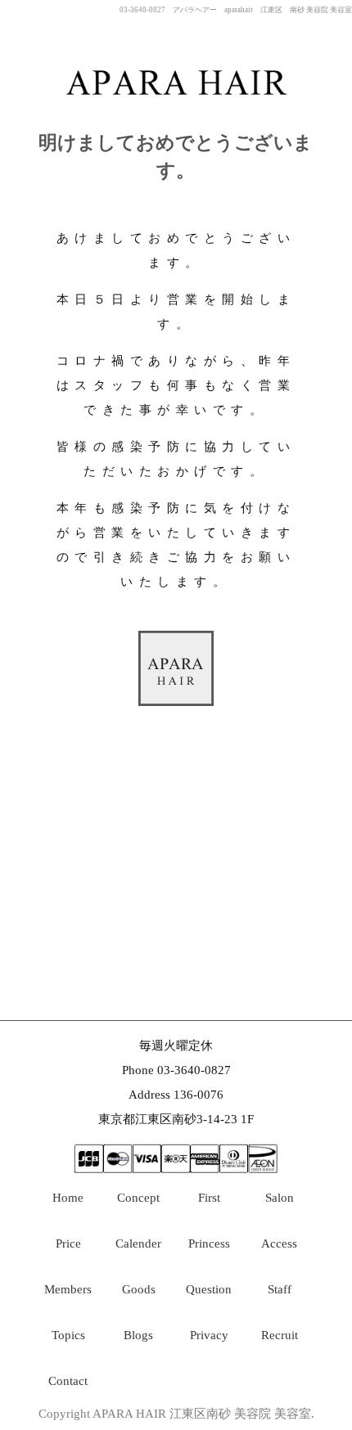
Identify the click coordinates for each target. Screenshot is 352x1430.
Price (68, 1243)
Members (68, 1289)
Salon (279, 1197)
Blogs (138, 1335)
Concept (138, 1197)
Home (67, 1197)
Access (279, 1243)
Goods (139, 1289)
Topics (68, 1335)
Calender (138, 1243)
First (209, 1197)
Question (209, 1289)
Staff (279, 1289)
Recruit (279, 1335)
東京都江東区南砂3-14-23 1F (176, 1119)
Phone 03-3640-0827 (176, 1070)
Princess (209, 1243)
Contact (68, 1380)
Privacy (209, 1335)
